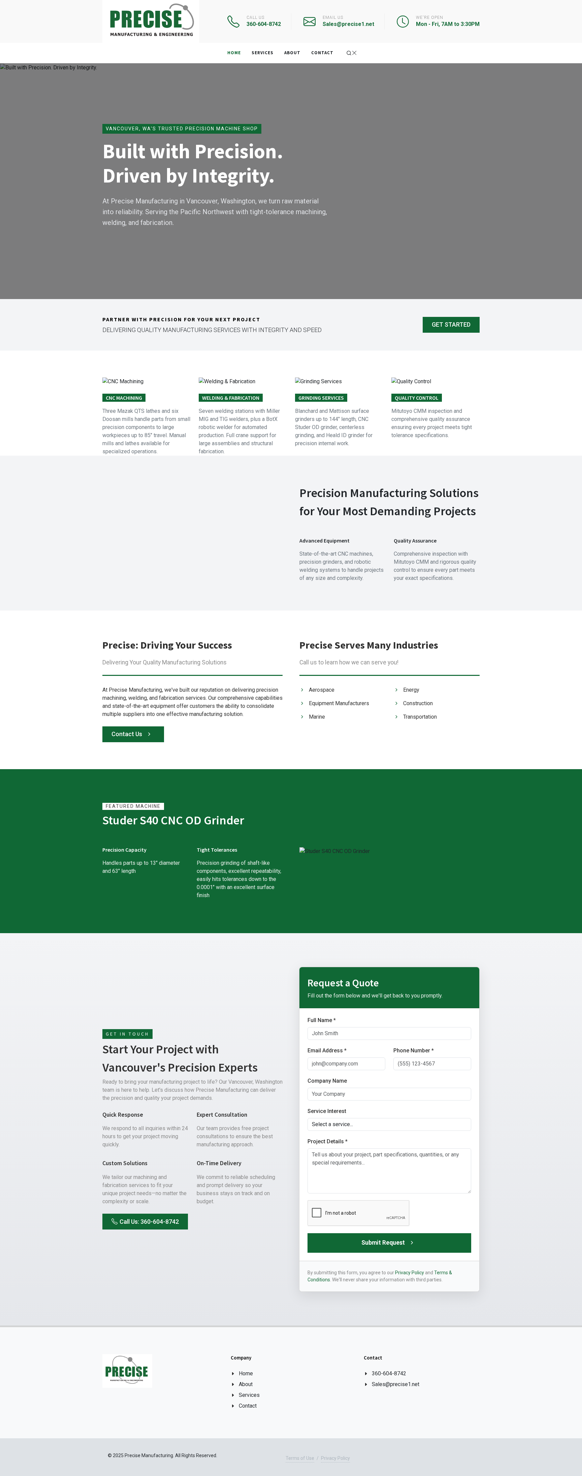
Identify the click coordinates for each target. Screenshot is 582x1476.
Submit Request (383, 1242)
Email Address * (327, 1050)
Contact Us (127, 733)
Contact (248, 1406)
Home (246, 1373)
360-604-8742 (389, 1373)
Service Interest (327, 1111)
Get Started (451, 324)
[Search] (351, 53)
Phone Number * (413, 1050)
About (246, 1384)
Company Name (327, 1081)
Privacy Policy (409, 1272)
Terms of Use (300, 1458)
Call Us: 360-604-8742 (149, 1221)
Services (249, 1395)
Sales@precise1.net (395, 1384)
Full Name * (322, 1020)
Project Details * (328, 1141)
